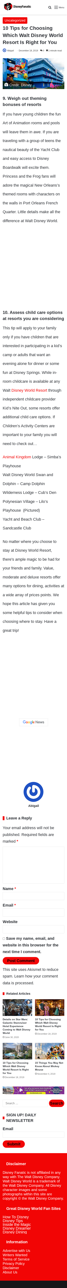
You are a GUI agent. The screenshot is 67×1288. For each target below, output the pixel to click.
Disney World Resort (29, 390)
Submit (13, 1144)
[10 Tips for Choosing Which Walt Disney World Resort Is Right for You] (49, 1007)
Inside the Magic (17, 1224)
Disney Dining (15, 1232)
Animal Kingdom (17, 457)
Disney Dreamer (17, 1228)
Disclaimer (11, 1268)
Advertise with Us (16, 1251)
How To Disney (16, 1217)
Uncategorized (15, 20)
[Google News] (33, 722)
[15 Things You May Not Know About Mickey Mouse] (49, 1051)
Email (9, 905)
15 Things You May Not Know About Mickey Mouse (49, 1066)
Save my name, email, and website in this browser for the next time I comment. (30, 945)
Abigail (10, 50)
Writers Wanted (15, 1255)
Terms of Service (16, 1259)
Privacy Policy (14, 1264)
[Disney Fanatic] (17, 7)
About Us (10, 1272)
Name (9, 888)
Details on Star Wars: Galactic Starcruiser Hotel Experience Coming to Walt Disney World (16, 1026)
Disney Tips (13, 1220)
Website (10, 921)
